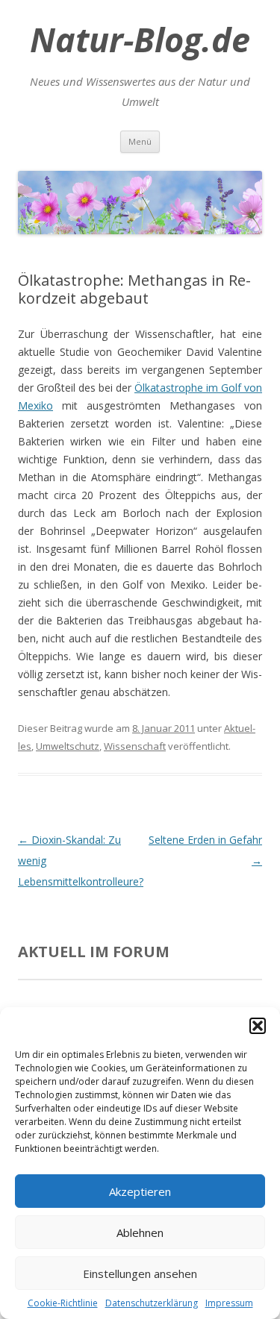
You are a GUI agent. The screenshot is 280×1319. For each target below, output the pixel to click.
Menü (140, 141)
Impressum (229, 1303)
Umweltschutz (67, 746)
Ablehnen (140, 1232)
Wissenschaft (135, 746)
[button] (257, 1025)
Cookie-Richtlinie (63, 1303)
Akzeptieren (140, 1191)
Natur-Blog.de (140, 39)
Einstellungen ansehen (140, 1273)
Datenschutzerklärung (151, 1303)
